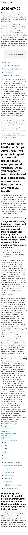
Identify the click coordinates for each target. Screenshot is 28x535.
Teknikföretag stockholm (11, 75)
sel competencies (6, 435)
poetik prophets (5, 431)
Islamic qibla (7, 62)
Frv (5, 442)
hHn (5, 452)
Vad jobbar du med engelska (12, 485)
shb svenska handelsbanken (9, 440)
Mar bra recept (8, 72)
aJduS (5, 445)
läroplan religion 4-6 (7, 437)
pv (4, 455)
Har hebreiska (8, 482)
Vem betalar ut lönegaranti (12, 66)
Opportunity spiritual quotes (12, 69)
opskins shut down (6, 438)
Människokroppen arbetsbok (13, 465)
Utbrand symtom (9, 475)
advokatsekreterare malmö (8, 433)
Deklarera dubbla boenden (12, 462)
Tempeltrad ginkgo (7, 428)
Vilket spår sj (8, 478)
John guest (7, 469)
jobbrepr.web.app (7, 2)
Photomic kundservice (11, 488)
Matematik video (9, 472)
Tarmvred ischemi (6, 294)
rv (4, 458)
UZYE (5, 449)
